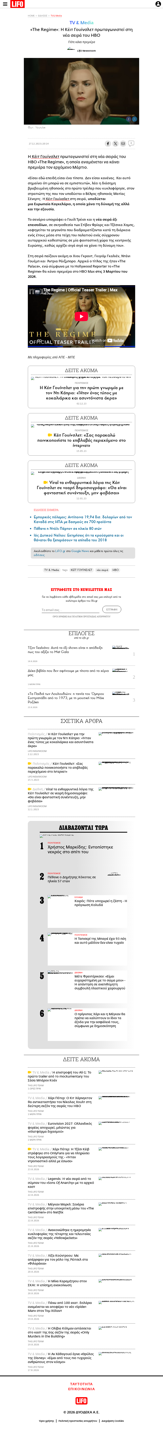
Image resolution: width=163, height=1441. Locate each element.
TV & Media (56, 15)
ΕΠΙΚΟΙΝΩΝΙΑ (81, 1389)
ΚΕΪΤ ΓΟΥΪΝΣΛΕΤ (81, 570)
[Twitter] (134, 119)
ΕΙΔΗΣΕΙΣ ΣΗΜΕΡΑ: (46, 510)
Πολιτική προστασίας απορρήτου (77, 1421)
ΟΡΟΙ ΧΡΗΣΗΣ (60, 616)
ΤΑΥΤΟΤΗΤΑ (81, 1384)
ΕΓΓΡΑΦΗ (111, 609)
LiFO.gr (60, 551)
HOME (31, 15)
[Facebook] (128, 119)
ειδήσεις (39, 555)
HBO (116, 570)
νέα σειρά (102, 570)
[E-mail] (123, 143)
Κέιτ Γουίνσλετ (45, 156)
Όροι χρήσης (46, 1421)
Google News (80, 551)
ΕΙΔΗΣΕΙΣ (42, 15)
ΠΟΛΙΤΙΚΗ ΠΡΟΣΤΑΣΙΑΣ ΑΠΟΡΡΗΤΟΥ (91, 616)
